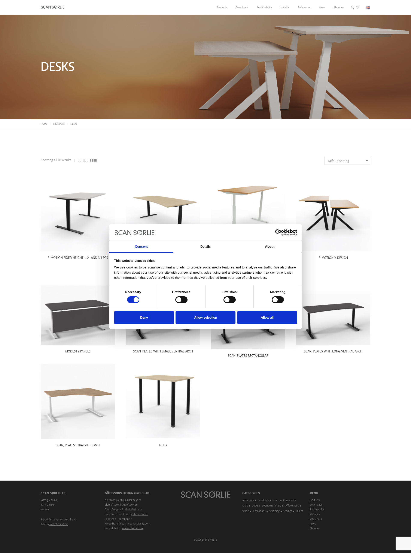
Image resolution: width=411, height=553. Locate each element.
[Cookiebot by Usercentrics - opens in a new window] (278, 232)
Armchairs (248, 500)
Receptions (259, 511)
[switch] (181, 299)
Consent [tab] (141, 246)
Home (44, 124)
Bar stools (263, 500)
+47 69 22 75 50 (58, 524)
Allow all (267, 317)
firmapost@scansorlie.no (62, 519)
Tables (299, 511)
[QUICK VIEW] (78, 247)
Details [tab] (205, 246)
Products (59, 124)
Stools (245, 511)
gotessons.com (139, 514)
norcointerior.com (132, 528)
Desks (255, 505)
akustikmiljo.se (133, 500)
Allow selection (205, 317)
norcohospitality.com (138, 523)
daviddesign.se (133, 509)
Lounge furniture (271, 505)
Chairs (276, 500)
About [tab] (269, 246)
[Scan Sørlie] (53, 7)
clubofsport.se (129, 505)
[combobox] (347, 161)
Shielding (274, 511)
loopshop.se (125, 519)
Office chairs (292, 505)
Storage (288, 511)
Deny (144, 317)
